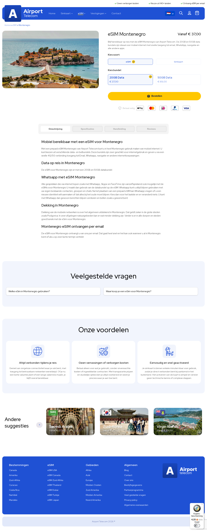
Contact (116, 13)
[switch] (197, 525)
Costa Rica (14, 490)
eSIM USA (52, 470)
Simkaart (66, 13)
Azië (88, 475)
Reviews (151, 129)
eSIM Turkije (53, 495)
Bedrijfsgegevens (133, 485)
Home (52, 13)
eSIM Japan (53, 500)
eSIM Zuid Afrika (55, 480)
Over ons (128, 480)
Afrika (88, 470)
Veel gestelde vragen (135, 495)
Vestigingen (97, 13)
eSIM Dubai (52, 490)
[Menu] (202, 505)
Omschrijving (55, 129)
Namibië (13, 495)
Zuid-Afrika (14, 480)
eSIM (80, 13)
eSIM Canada (53, 475)
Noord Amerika (93, 500)
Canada (13, 470)
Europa (89, 480)
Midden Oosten (93, 485)
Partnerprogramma (133, 490)
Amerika (13, 475)
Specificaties (87, 129)
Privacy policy (130, 500)
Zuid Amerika (92, 490)
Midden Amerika (94, 495)
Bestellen (156, 96)
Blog (126, 470)
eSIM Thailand (54, 485)
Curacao (13, 485)
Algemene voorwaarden (136, 505)
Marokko (13, 500)
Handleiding (119, 129)
